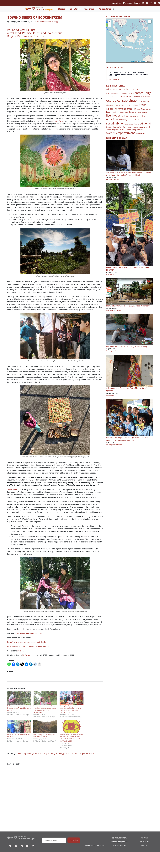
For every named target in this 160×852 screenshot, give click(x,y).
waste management (112, 130)
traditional (144, 123)
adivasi (109, 89)
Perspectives (105, 9)
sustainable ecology (131, 124)
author (20, 651)
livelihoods (76, 753)
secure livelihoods (133, 120)
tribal (148, 127)
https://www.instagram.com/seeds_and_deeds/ (26, 642)
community (21, 753)
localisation (125, 116)
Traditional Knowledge (138, 127)
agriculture (136, 89)
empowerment (119, 105)
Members (127, 3)
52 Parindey (27, 655)
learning (144, 112)
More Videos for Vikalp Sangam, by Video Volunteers (128, 306)
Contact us (144, 842)
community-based (112, 97)
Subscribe (74, 840)
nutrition (143, 116)
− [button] (109, 25)
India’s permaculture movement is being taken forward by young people (19, 708)
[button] (113, 9)
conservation (125, 96)
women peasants (140, 133)
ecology (146, 101)
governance (138, 112)
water (122, 129)
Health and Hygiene (112, 179)
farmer (142, 104)
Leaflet (133, 61)
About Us (116, 3)
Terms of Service (119, 846)
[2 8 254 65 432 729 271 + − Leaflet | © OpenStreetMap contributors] (129, 40)
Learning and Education (114, 445)
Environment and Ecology (47, 21)
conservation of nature (141, 97)
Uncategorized (111, 351)
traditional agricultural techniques (118, 127)
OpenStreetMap (141, 61)
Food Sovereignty (123, 112)
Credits (144, 846)
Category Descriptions (119, 842)
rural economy (121, 120)
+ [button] (109, 21)
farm (136, 105)
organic (110, 119)
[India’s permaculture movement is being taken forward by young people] (19, 698)
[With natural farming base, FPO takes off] (19, 726)
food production (146, 109)
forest (131, 112)
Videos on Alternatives (113, 310)
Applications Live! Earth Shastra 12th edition (131, 75)
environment (129, 105)
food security (111, 112)
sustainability (115, 123)
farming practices (63, 753)
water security (131, 129)
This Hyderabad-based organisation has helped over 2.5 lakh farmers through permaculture (70, 709)
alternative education (112, 93)
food (138, 109)
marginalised (135, 116)
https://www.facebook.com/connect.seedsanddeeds (28, 646)
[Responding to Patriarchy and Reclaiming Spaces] (45, 726)
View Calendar (113, 79)
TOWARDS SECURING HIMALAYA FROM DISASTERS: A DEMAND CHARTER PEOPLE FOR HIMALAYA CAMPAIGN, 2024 (71, 737)
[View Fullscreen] (149, 21)
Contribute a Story (119, 838)
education (109, 105)
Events (137, 3)
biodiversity (123, 93)
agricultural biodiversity (122, 89)
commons (131, 93)
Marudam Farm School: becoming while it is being (126, 346)
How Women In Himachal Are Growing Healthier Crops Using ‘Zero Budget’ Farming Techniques (44, 709)
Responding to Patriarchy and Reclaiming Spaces (44, 735)
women (140, 129)
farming (51, 753)
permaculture (88, 753)
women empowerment (120, 133)
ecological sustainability (37, 753)
